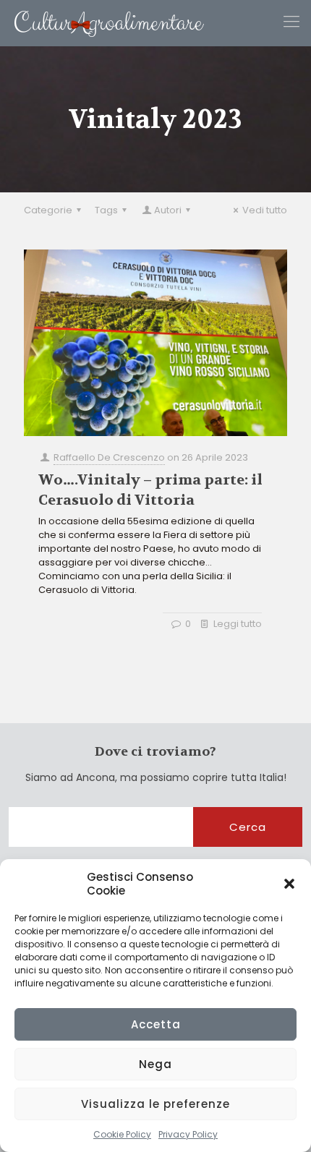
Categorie (48, 210)
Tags (106, 210)
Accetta (156, 1024)
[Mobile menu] (291, 21)
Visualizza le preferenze (155, 1104)
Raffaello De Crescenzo (109, 457)
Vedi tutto (264, 210)
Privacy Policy (188, 1134)
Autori (168, 210)
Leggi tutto (237, 624)
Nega (155, 1064)
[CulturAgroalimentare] (102, 23)
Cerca (247, 827)
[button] (289, 883)
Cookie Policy (122, 1134)
